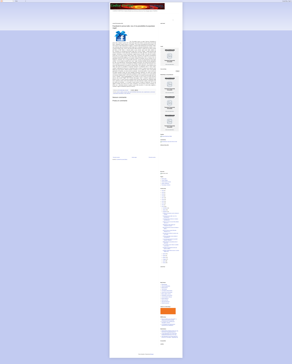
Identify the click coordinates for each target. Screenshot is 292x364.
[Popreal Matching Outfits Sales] (166, 136)
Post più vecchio (152, 157)
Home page (134, 157)
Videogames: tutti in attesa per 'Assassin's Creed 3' (169, 225)
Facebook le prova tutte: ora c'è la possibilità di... (170, 217)
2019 (163, 194)
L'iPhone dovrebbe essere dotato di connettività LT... (170, 237)
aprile (164, 260)
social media (115, 93)
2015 (163, 201)
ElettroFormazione (165, 303)
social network (120, 93)
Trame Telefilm (165, 180)
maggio (164, 259)
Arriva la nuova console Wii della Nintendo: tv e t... (169, 231)
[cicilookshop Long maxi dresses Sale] (168, 141)
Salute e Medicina (165, 183)
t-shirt (125, 93)
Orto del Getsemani (166, 301)
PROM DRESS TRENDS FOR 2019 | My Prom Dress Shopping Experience (170, 331)
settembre (165, 211)
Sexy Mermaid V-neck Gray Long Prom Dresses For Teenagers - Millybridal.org (170, 337)
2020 (163, 192)
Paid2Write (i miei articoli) (167, 295)
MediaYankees (165, 287)
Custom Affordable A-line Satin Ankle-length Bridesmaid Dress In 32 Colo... (169, 334)
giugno (164, 257)
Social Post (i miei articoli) (167, 292)
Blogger (152, 354)
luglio (164, 255)
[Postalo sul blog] (133, 90)
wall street (128, 93)
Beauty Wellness (165, 298)
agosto (164, 253)
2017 (163, 197)
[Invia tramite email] (131, 90)
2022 (163, 190)
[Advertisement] (134, 145)
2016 (163, 199)
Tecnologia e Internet (166, 185)
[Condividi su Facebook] (136, 90)
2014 (163, 203)
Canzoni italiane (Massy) (167, 296)
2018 (163, 195)
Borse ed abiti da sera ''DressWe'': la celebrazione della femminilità (169, 320)
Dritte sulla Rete (165, 300)
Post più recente (116, 157)
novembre (165, 208)
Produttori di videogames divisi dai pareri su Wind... (170, 248)
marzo (164, 262)
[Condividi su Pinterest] (137, 90)
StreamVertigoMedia (166, 286)
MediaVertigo (164, 284)
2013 (163, 204)
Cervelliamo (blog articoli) (167, 290)
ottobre (164, 209)
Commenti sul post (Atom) (122, 159)
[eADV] (173, 20)
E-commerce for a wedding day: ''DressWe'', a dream (168, 322)
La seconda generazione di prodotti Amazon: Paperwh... (170, 240)
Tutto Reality (164, 289)
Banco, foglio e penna (166, 293)
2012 (163, 206)
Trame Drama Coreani (166, 181)
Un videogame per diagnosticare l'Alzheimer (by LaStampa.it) (168, 325)
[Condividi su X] (134, 90)
